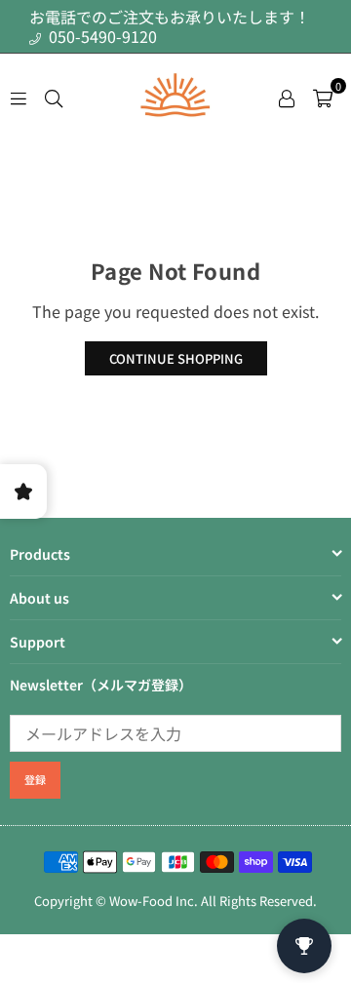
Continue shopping (176, 358)
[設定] (286, 95)
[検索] (53, 95)
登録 (35, 779)
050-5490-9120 (101, 36)
